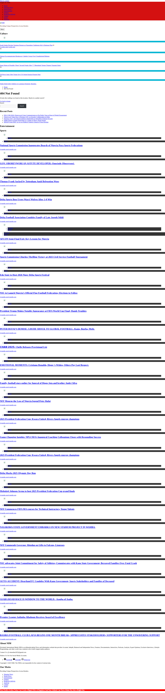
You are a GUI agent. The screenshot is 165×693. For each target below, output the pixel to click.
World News (7, 9)
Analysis (6, 19)
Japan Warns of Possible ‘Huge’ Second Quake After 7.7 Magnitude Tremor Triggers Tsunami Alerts (30, 65)
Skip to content (4, 1)
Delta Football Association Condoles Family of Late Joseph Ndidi (32, 217)
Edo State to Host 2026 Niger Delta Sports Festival (24, 275)
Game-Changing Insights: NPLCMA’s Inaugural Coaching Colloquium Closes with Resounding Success (50, 437)
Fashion (6, 12)
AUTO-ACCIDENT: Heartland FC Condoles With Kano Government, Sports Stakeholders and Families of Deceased (57, 581)
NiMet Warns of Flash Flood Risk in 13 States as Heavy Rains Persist (25, 120)
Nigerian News (8, 7)
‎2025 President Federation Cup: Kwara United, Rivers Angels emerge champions (39, 419)
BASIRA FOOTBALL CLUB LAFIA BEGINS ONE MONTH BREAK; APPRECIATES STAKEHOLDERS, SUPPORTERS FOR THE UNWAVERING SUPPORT (80, 635)
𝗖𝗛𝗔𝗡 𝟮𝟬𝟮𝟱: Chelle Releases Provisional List (23, 347)
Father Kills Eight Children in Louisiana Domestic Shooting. (18, 84)
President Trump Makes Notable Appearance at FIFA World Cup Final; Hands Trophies (43, 311)
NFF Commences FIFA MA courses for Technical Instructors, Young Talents (37, 509)
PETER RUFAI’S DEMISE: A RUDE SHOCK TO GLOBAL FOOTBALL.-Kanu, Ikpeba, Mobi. (47, 329)
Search (2, 103)
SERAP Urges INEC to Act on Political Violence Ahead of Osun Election (26, 122)
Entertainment (8, 11)
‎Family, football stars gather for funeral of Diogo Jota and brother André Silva (38, 383)
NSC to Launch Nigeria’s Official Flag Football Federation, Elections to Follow (39, 293)
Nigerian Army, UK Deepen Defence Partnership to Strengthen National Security (28, 119)
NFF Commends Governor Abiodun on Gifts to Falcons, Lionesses (32, 545)
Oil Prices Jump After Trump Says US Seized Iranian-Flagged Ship (20, 74)
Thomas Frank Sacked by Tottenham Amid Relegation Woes (29, 181)
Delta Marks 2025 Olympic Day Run (18, 473)
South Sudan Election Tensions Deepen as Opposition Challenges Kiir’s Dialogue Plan (26, 45)
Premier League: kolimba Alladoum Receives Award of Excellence (32, 617)
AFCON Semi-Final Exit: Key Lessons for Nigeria (24, 239)
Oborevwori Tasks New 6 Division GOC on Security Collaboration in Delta (27, 117)
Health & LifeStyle (9, 14)
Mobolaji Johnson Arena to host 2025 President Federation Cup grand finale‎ (37, 491)
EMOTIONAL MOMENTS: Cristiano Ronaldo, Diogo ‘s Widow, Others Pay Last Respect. (44, 365)
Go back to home (5, 101)
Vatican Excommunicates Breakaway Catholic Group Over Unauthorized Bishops (24, 56)
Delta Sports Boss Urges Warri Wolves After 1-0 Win (26, 199)
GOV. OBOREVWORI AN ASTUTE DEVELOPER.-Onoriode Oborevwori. (37, 163)
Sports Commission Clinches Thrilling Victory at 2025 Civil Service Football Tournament (44, 257)
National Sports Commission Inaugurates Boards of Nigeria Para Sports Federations (41, 145)
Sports (6, 18)
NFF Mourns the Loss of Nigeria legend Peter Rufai (25, 401)
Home (6, 6)
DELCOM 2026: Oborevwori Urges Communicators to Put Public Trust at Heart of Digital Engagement (35, 115)
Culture (6, 16)
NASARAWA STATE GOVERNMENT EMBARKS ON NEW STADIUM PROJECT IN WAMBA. (47, 527)
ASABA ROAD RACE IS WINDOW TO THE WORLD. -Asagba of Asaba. (36, 599)
